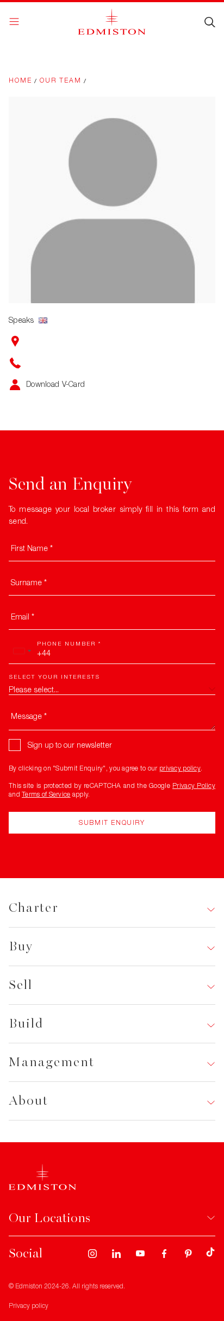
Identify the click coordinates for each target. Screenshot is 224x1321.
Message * (29, 716)
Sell (21, 985)
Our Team (61, 80)
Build (26, 1023)
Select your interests (54, 676)
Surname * (29, 582)
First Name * (32, 548)
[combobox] (21, 651)
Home (20, 80)
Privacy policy (28, 1305)
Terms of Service (46, 794)
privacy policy (180, 768)
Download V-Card (55, 384)
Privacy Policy (193, 785)
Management (52, 1062)
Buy (21, 946)
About (28, 1101)
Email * (22, 616)
